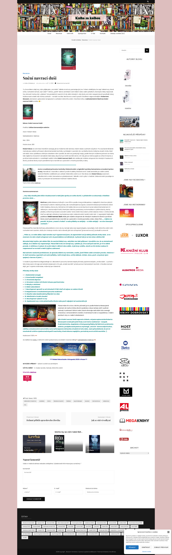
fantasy (26, 526)
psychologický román (41, 534)
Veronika (128, 86)
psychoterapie (78, 401)
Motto (70, 530)
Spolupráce (82, 33)
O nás (93, 33)
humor (80, 526)
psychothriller (69, 534)
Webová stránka (91, 488)
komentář (26, 469)
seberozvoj (106, 401)
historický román (49, 526)
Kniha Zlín (124, 526)
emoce (112, 523)
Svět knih (70, 33)
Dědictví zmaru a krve (130, 155)
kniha (49, 401)
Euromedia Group (135, 523)
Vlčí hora (90, 450)
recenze (87, 401)
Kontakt (103, 33)
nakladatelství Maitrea (86, 340)
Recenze (59, 33)
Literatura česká (29, 530)
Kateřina (128, 108)
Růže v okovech (129, 162)
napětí (92, 530)
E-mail (56, 488)
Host (70, 526)
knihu (35, 340)
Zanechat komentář (63, 83)
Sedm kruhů (28, 450)
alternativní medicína (30, 401)
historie (61, 526)
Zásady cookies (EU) (117, 33)
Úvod (49, 33)
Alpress (40, 523)
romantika (93, 534)
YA (25, 537)
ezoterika (41, 401)
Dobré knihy (101, 523)
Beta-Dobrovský (63, 523)
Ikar (88, 526)
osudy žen (103, 530)
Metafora (51, 530)
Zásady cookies (146, 551)
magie (41, 530)
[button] (168, 532)
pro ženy (27, 534)
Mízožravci (60, 448)
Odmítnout (146, 547)
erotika (122, 523)
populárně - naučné (117, 530)
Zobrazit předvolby (161, 547)
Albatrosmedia (28, 523)
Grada (36, 526)
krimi (134, 526)
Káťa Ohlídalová (30, 83)
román (104, 534)
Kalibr (105, 526)
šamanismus (96, 401)
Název (25, 488)
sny (25, 405)
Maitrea (37, 183)
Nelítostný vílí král (129, 169)
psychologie (56, 534)
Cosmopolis (77, 523)
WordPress (112, 552)
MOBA (61, 530)
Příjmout (132, 547)
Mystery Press (81, 530)
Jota (96, 526)
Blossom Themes (97, 552)
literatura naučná (58, 401)
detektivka (89, 523)
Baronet (50, 523)
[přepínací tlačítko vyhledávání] (148, 1)
